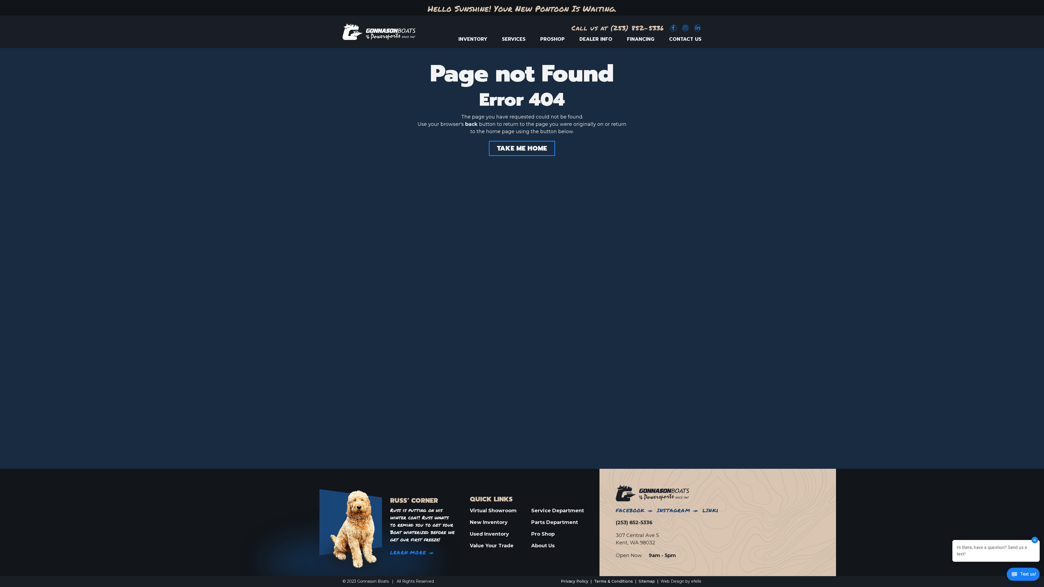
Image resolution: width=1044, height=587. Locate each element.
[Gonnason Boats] (652, 492)
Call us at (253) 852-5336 (617, 28)
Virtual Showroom (493, 511)
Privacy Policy (574, 581)
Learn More (408, 552)
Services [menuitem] (514, 39)
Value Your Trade (492, 546)
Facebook (630, 510)
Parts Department (554, 522)
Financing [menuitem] (640, 39)
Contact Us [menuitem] (685, 39)
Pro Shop (543, 534)
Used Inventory (489, 534)
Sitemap (647, 581)
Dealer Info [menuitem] (595, 39)
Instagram (673, 510)
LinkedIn (716, 510)
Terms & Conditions (613, 581)
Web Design (672, 581)
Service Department (557, 511)
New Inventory (489, 522)
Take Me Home (522, 148)
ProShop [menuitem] (552, 39)
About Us (543, 546)
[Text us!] (1023, 575)
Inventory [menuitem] (472, 39)
